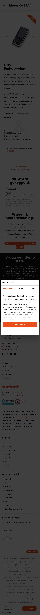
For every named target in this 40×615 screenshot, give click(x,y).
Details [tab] (20, 288)
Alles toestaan (20, 325)
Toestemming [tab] (7, 288)
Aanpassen (19, 331)
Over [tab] (33, 288)
